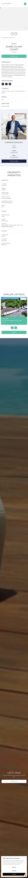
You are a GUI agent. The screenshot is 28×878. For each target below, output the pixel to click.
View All (14, 332)
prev (12, 33)
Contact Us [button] (14, 781)
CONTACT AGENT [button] (14, 161)
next (15, 33)
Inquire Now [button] (14, 56)
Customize (14, 870)
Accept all (14, 874)
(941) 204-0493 (14, 152)
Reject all (14, 867)
